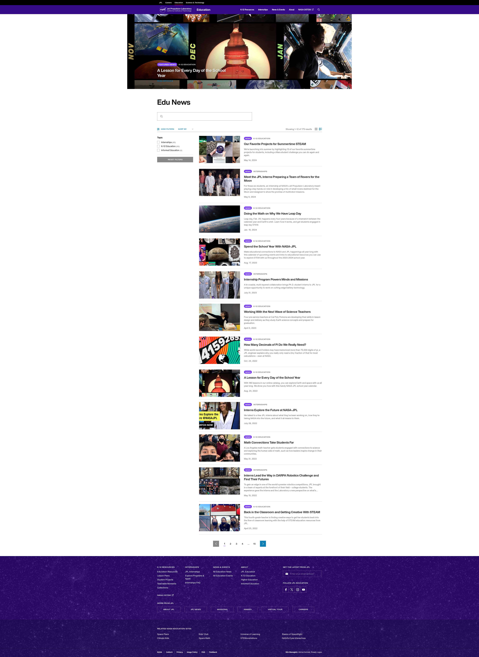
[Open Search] (319, 9)
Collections (162, 587)
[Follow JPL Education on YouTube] (303, 590)
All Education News (222, 571)
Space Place (163, 634)
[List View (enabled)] (320, 129)
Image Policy (192, 652)
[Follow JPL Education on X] (292, 590)
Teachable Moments (166, 583)
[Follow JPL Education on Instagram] (298, 590)
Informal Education (171, 150)
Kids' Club (203, 634)
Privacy (180, 652)
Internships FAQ (192, 582)
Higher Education (249, 579)
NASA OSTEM (304, 9)
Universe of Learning (250, 634)
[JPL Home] (180, 9)
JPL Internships (192, 571)
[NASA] (163, 9)
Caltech (169, 652)
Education (203, 9)
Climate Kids (163, 638)
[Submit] (286, 574)
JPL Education (248, 571)
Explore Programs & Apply (194, 577)
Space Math (204, 638)
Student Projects (165, 579)
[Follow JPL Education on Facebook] (286, 590)
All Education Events (223, 575)
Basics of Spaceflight (292, 634)
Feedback (213, 652)
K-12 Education (170, 146)
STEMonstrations (248, 638)
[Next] (263, 544)
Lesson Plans (163, 575)
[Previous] (216, 544)
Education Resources (167, 571)
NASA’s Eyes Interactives (294, 638)
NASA (159, 652)
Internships (168, 142)
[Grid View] (316, 129)
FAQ (203, 652)
